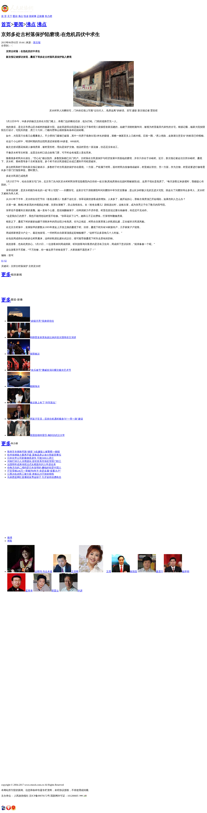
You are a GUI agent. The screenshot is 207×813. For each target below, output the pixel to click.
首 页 (4, 16)
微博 (9, 537)
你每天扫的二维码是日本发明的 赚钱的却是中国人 (34, 467)
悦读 (26, 16)
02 (5, 261)
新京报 (36, 42)
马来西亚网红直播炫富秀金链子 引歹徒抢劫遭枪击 (34, 477)
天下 (9, 16)
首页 (6, 24)
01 (2, 261)
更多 (6, 274)
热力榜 (48, 16)
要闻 (18, 24)
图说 (15, 16)
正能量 (40, 16)
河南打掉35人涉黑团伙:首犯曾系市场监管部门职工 (34, 461)
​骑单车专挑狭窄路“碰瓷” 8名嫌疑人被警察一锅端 (33, 451)
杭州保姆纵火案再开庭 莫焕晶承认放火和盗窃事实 (34, 455)
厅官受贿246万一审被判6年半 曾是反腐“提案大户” (34, 470)
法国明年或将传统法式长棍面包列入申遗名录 (31, 464)
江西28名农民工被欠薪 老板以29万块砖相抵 (30, 474)
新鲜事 (32, 16)
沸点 (20, 16)
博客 (9, 541)
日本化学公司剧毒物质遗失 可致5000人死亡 (30, 458)
